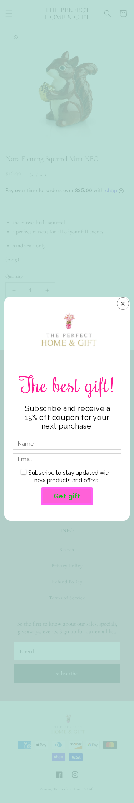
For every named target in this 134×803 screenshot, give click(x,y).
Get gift (67, 496)
